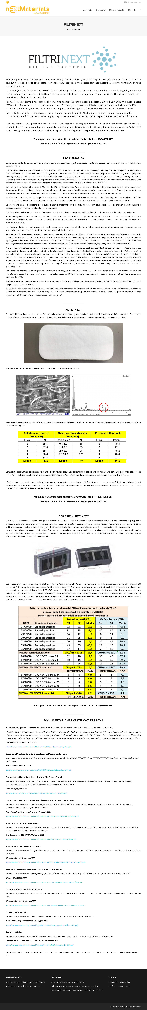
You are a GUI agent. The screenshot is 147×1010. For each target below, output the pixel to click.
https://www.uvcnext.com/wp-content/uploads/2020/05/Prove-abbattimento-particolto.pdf (42, 816)
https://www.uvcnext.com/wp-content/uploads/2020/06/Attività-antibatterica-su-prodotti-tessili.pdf (45, 905)
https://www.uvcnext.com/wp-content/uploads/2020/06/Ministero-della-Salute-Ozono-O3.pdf (38, 770)
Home (69, 29)
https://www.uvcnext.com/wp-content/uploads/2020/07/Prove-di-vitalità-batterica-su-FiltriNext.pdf (45, 862)
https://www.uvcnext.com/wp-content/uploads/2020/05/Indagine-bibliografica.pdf (38, 747)
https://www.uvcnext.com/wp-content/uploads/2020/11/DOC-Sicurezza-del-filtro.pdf (40, 945)
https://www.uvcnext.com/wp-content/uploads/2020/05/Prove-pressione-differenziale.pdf (42, 925)
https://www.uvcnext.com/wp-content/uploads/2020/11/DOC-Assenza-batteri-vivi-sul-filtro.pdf (44, 882)
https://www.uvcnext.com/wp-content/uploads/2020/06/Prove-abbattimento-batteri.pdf (36, 793)
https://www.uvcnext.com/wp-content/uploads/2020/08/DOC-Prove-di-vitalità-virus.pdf (41, 839)
